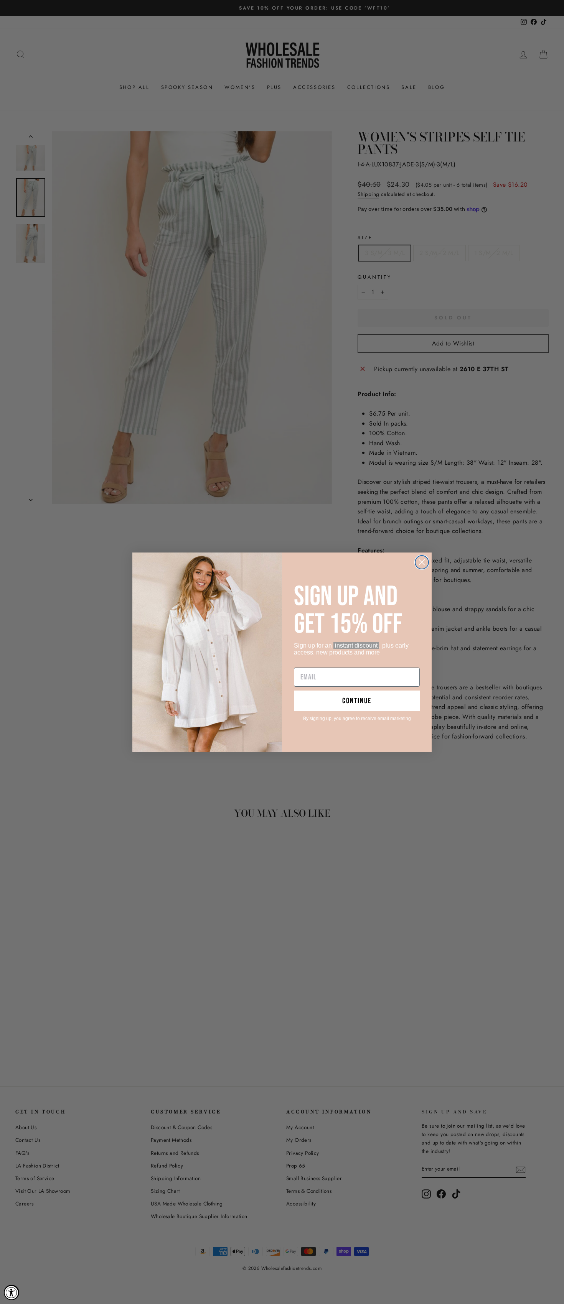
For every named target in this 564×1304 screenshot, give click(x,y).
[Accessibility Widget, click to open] (11, 1292)
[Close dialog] (422, 562)
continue (356, 700)
